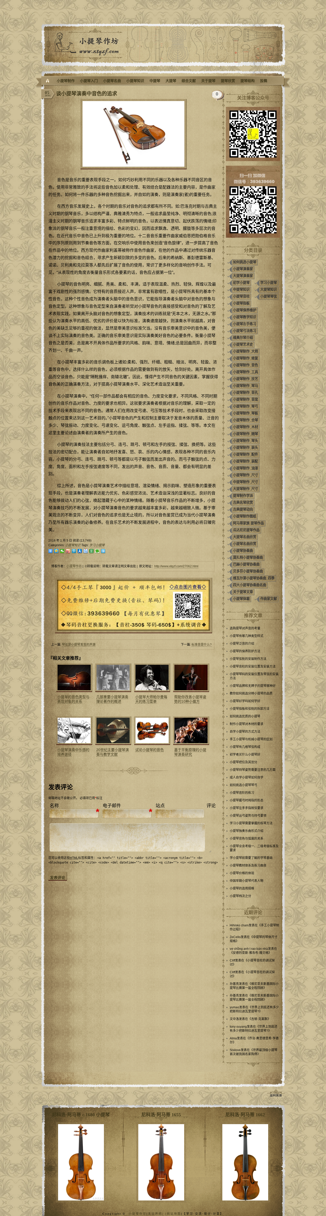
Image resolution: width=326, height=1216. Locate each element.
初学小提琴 (241, 283)
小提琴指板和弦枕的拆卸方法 (249, 709)
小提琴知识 (135, 81)
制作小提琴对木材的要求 (246, 724)
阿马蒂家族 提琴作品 (248, 523)
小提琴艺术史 (243, 344)
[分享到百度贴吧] (86, 551)
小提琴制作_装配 (245, 461)
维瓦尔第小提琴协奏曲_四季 (254, 578)
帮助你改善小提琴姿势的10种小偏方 (190, 699)
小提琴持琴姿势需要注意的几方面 (253, 770)
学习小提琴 (97, 545)
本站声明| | (157, 1213)
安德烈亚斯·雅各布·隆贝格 (250, 953)
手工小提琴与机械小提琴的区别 (251, 739)
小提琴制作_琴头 (245, 441)
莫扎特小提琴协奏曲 (248, 557)
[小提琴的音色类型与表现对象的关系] (73, 677)
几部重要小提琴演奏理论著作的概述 (112, 699)
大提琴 (171, 81)
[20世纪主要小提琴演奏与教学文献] (112, 730)
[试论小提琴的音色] (151, 730)
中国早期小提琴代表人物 (246, 881)
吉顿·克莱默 (259, 1019)
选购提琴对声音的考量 (245, 628)
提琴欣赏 (228, 81)
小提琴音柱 (241, 296)
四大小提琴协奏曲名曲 (249, 585)
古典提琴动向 (243, 509)
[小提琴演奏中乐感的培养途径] (73, 730)
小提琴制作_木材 (245, 427)
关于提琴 (208, 81)
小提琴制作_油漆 (245, 468)
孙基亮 (234, 984)
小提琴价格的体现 (242, 873)
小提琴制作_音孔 (245, 392)
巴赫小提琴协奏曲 (246, 564)
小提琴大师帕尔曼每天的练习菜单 (151, 699)
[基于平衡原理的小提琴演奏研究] (190, 730)
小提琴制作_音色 (245, 365)
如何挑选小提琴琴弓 (243, 785)
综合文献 (189, 81)
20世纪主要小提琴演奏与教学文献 (112, 752)
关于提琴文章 (243, 592)
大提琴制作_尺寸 (245, 489)
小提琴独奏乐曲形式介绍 (246, 831)
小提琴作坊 (74, 566)
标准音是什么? (202, 644)
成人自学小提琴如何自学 (246, 777)
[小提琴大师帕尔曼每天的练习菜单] (151, 677)
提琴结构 (247, 81)
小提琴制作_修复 (245, 358)
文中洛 (234, 1019)
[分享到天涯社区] (103, 551)
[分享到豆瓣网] (91, 551)
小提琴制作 (66, 81)
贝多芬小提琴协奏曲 (248, 571)
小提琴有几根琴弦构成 (245, 747)
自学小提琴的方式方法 (245, 731)
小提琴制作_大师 (245, 351)
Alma (233, 1038)
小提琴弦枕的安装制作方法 (248, 659)
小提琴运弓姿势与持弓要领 (248, 815)
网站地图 (174, 1213)
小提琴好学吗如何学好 (245, 701)
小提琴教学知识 (244, 317)
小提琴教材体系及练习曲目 (248, 865)
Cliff (232, 960)
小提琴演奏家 (243, 269)
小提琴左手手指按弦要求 (246, 808)
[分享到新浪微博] (68, 551)
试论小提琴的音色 (149, 750)
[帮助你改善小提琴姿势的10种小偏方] (190, 677)
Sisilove (235, 1050)
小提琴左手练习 (244, 324)
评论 (211, 805)
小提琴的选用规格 (242, 888)
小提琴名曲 (112, 81)
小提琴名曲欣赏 (244, 544)
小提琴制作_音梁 (245, 399)
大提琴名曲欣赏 (244, 537)
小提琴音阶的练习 (242, 793)
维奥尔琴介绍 (243, 338)
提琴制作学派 (243, 496)
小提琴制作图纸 (244, 516)
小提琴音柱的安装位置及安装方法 (253, 666)
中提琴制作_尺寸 (245, 482)
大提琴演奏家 (243, 276)
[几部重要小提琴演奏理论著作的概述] (112, 677)
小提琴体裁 (241, 599)
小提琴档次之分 (240, 896)
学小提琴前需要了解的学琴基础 (251, 858)
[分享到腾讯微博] (74, 551)
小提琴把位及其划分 (243, 762)
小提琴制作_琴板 (245, 413)
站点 (160, 805)
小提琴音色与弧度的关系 (246, 838)
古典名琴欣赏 (243, 502)
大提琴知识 (268, 289)
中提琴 (155, 81)
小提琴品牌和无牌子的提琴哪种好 (253, 686)
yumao (234, 1007)
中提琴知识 (241, 289)
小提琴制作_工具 (245, 372)
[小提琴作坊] (47, 80)
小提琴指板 (241, 303)
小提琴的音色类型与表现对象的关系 (73, 699)
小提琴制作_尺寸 (245, 475)
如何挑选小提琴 (244, 262)
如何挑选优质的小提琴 (245, 716)
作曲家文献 (268, 599)
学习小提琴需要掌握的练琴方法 (251, 823)
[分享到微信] (62, 551)
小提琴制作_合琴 (245, 420)
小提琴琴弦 (268, 296)
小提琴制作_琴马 (245, 386)
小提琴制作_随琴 (245, 434)
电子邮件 (112, 805)
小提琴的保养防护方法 (245, 651)
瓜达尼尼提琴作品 (246, 530)
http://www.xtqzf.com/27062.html (176, 566)
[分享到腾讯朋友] (97, 551)
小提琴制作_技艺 (245, 379)
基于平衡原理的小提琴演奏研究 (190, 752)
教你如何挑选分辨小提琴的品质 (251, 693)
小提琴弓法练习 (244, 331)
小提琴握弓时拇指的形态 (246, 800)
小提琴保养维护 (244, 310)
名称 (54, 805)
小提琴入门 (89, 81)
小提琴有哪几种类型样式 (246, 636)
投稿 (263, 81)
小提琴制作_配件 (245, 454)
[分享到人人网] (80, 551)
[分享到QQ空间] (56, 551)
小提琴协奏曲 (243, 551)
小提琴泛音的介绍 (242, 643)
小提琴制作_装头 (245, 447)
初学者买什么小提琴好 (245, 754)
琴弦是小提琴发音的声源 (79, 644)
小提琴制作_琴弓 (245, 406)
